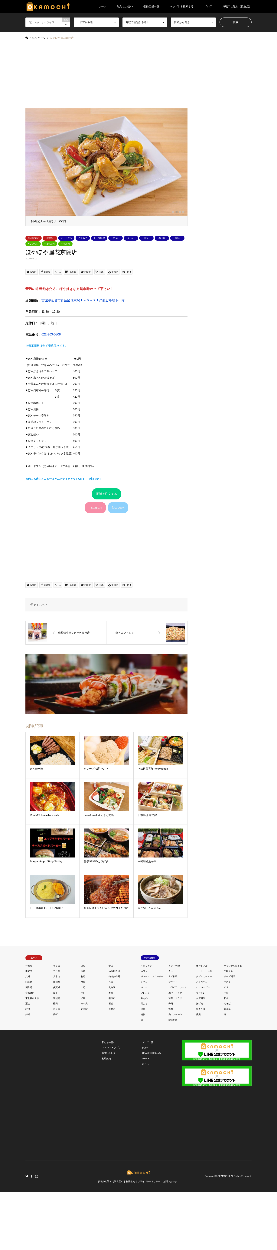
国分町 (28, 1045)
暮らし (145, 1122)
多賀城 (56, 1045)
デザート (173, 1040)
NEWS (145, 1116)
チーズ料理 (99, 296)
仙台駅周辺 (33, 296)
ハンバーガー (203, 1045)
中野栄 (28, 1029)
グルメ (145, 1105)
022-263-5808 (51, 392)
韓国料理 (173, 1078)
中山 (111, 1023)
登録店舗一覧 (151, 6)
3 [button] (180, 266)
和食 (226, 1056)
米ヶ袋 (56, 1067)
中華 (115, 296)
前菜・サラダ (175, 1056)
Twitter (26, 1234)
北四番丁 (57, 1040)
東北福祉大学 (32, 1056)
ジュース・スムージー (152, 1034)
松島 (83, 1056)
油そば (227, 1061)
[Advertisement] (138, 79)
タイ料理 (173, 1034)
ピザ (226, 1045)
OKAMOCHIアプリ (111, 1105)
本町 (111, 1051)
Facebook (31, 1234)
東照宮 (56, 1056)
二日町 (56, 1029)
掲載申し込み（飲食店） (237, 6)
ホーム (102, 6)
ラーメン (200, 1051)
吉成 (111, 1040)
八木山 (56, 1034)
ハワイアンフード (177, 1045)
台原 (83, 1040)
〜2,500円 (49, 302)
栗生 (27, 1061)
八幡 (27, 1034)
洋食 (143, 1067)
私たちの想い (125, 6)
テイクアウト (40, 662)
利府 (83, 1034)
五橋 (83, 1029)
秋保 (27, 1067)
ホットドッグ (175, 1051)
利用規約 (106, 1116)
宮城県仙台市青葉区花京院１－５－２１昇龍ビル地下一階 (83, 358)
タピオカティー (204, 1034)
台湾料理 (200, 1056)
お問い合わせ (108, 1111)
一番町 (28, 1023)
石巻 (111, 1061)
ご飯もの (82, 296)
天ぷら (131, 296)
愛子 (55, 1051)
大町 (83, 1045)
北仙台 (28, 1040)
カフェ (144, 1029)
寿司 (146, 296)
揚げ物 (161, 296)
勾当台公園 (114, 1034)
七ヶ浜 (56, 1023)
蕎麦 (198, 1072)
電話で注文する (106, 551)
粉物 (143, 1072)
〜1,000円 (33, 302)
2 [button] (176, 266)
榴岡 (55, 1061)
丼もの (144, 1056)
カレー (171, 1029)
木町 (83, 1051)
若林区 (112, 1067)
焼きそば (200, 1067)
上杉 (83, 1023)
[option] (106, 196)
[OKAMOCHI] (48, 6)
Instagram (95, 565)
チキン (144, 1040)
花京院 (50, 296)
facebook (118, 565)
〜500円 (65, 302)
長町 (55, 1072)
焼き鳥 (227, 1067)
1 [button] (173, 266)
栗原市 (112, 1056)
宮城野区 (29, 1051)
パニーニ (145, 1045)
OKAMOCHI (223, 1234)
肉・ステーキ (175, 1072)
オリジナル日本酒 (233, 1023)
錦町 (27, 1072)
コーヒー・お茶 (204, 1029)
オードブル (66, 296)
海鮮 (177, 296)
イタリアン (146, 1023)
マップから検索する (182, 6)
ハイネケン (201, 1040)
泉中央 (84, 1061)
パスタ (227, 1040)
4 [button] (183, 266)
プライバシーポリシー (149, 1239)
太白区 (112, 1045)
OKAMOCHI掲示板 (151, 1111)
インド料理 (174, 1023)
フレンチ (145, 1051)
